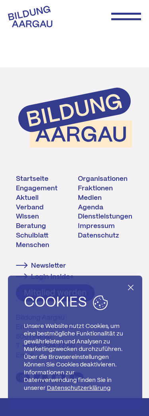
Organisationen (103, 179)
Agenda (90, 207)
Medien (90, 198)
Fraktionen (95, 188)
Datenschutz (98, 235)
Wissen (27, 216)
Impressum (96, 226)
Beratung (31, 226)
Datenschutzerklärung (78, 388)
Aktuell (27, 198)
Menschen (32, 245)
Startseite (32, 179)
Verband (30, 207)
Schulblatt (32, 235)
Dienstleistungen (105, 216)
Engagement (37, 188)
